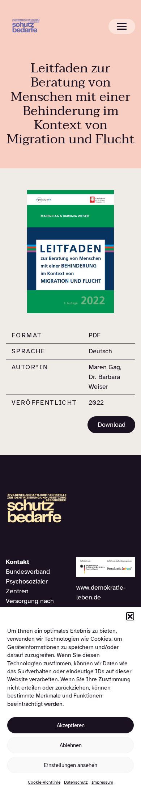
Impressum (102, 782)
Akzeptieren (71, 725)
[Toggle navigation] (121, 26)
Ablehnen (71, 745)
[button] (130, 616)
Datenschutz (76, 782)
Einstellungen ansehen (70, 765)
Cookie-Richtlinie (44, 782)
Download (111, 425)
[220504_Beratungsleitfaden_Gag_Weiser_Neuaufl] (70, 251)
